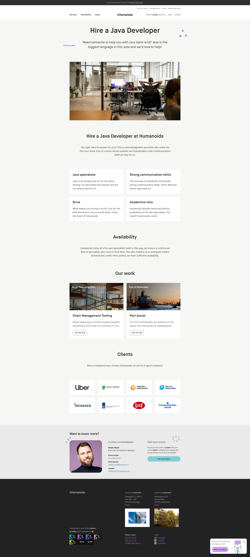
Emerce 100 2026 (136, 3)
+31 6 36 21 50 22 (114, 458)
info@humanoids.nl (132, 543)
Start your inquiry (142, 8)
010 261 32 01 (130, 538)
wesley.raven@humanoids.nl (118, 465)
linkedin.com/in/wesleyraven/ (119, 471)
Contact (164, 8)
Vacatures (161, 543)
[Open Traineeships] (92, 15)
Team (170, 15)
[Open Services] (77, 15)
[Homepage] (125, 15)
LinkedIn (160, 540)
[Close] (244, 541)
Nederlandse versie (174, 8)
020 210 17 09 (130, 540)
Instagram (161, 538)
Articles (177, 15)
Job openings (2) (155, 8)
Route (127, 505)
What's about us (155, 15)
